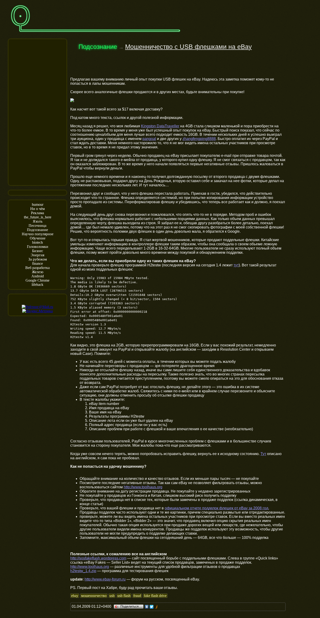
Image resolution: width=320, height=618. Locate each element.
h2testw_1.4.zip (83, 571)
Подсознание (37, 230)
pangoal (149, 139)
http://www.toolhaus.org (143, 487)
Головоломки (37, 247)
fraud (137, 596)
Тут (263, 454)
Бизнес (37, 251)
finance (37, 263)
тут (236, 265)
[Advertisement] (37, 111)
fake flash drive (155, 596)
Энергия (37, 255)
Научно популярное (37, 234)
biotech (37, 242)
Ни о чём (37, 209)
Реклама (37, 213)
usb (112, 596)
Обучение (37, 238)
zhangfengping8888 (199, 139)
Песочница (37, 226)
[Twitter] (151, 607)
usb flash (123, 596)
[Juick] (156, 607)
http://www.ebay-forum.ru (105, 579)
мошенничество (94, 596)
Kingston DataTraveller (160, 126)
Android (37, 276)
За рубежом (37, 259)
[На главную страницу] (95, 34)
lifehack (37, 285)
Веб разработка (37, 268)
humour (37, 204)
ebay (74, 596)
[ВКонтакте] (146, 607)
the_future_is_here (37, 217)
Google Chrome (37, 280)
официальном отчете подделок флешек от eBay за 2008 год (216, 508)
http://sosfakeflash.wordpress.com (98, 558)
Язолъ (37, 221)
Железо (37, 272)
